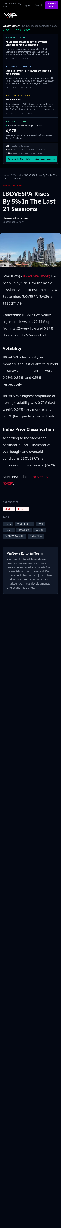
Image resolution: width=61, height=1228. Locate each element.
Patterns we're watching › (18, 87)
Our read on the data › (17, 58)
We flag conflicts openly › (19, 113)
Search (39, 5)
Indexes (18, 185)
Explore (28, 5)
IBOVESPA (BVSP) (36, 276)
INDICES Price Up (14, 536)
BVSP (40, 524)
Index (8, 524)
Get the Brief (52, 5)
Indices (9, 530)
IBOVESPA (23, 530)
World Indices (24, 524)
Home (6, 175)
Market (17, 175)
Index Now (36, 536)
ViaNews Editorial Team (16, 218)
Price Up (39, 530)
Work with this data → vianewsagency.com (31, 159)
